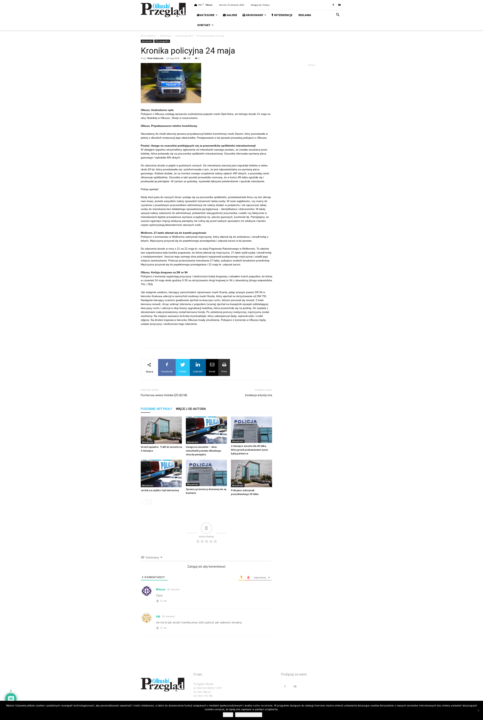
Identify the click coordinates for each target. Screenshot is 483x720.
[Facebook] (333, 5)
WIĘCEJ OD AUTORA (191, 409)
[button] (337, 15)
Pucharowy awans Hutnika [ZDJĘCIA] (164, 395)
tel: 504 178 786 (203, 696)
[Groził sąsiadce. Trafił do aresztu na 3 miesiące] (161, 430)
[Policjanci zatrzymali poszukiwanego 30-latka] (251, 473)
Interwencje (282, 15)
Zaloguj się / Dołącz (260, 4)
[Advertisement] (206, 335)
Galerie (231, 15)
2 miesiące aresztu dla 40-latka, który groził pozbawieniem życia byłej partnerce (249, 450)
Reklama (304, 15)
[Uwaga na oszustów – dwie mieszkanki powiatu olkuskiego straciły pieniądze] (206, 430)
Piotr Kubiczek (155, 58)
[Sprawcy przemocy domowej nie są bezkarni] (206, 473)
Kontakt (204, 25)
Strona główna (148, 35)
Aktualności (166, 35)
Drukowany (254, 15)
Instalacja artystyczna (258, 395)
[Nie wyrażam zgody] (478, 710)
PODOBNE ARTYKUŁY (156, 409)
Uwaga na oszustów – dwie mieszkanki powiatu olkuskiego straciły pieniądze (203, 451)
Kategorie (207, 15)
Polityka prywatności (249, 714)
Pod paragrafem (184, 35)
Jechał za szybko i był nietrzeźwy (160, 490)
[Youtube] (339, 5)
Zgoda (228, 714)
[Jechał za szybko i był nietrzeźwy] (161, 473)
